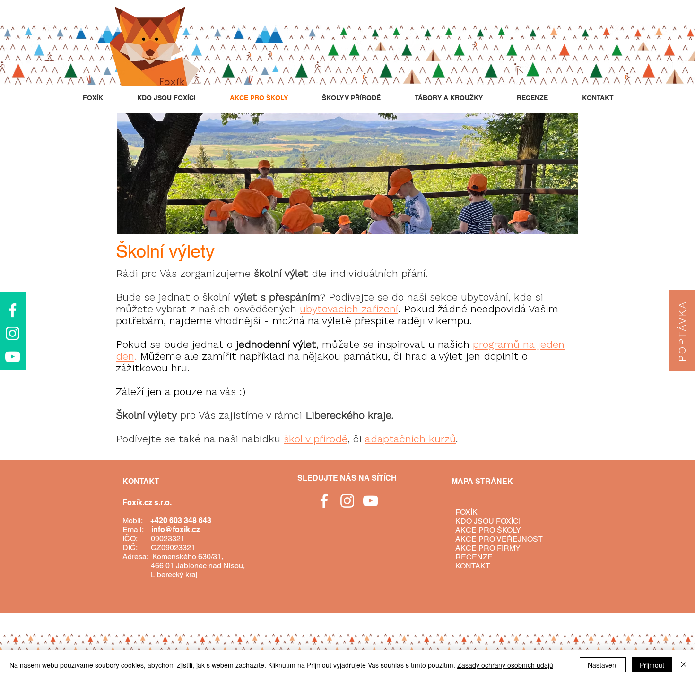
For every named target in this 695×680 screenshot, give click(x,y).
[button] (682, 330)
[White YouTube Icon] (12, 356)
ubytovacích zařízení (349, 309)
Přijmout (652, 665)
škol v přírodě (316, 439)
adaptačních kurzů (410, 439)
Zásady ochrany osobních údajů (505, 665)
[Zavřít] (683, 664)
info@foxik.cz (175, 529)
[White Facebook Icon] (12, 310)
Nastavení (603, 665)
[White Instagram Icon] (12, 333)
